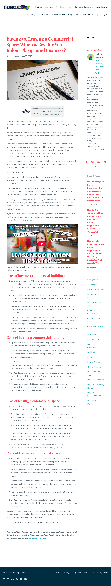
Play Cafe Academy (64, 7)
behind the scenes (95, 290)
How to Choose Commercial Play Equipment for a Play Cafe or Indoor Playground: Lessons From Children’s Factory (95, 221)
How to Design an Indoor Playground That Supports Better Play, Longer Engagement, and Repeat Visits (95, 191)
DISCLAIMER (83, 573)
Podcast (38, 7)
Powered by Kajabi (100, 573)
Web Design (101, 7)
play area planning (95, 380)
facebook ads (93, 339)
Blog (70, 15)
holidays (91, 352)
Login (104, 15)
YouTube (49, 7)
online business (94, 367)
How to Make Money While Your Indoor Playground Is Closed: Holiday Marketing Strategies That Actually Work (95, 252)
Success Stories (58, 15)
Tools (76, 15)
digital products (94, 335)
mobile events (93, 362)
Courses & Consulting (84, 7)
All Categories (93, 285)
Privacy (66, 573)
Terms (57, 573)
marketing (91, 357)
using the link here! (38, 538)
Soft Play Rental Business (38, 15)
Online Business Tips (90, 15)
